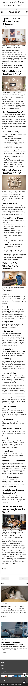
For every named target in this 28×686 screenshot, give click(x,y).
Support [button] (2, 665)
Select (19, 5)
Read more (3, 616)
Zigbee (4, 92)
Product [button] (2, 662)
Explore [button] (2, 668)
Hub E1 (6, 535)
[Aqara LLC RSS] (27, 583)
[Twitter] (4, 680)
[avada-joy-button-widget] (24, 682)
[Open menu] (3, 12)
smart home (10, 103)
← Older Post (5, 578)
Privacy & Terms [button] (4, 672)
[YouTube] (10, 680)
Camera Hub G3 (19, 537)
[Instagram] (7, 680)
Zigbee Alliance (8, 377)
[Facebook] (1, 680)
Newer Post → (23, 578)
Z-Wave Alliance (20, 396)
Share (5, 568)
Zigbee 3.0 (21, 535)
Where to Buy (8, 563)
